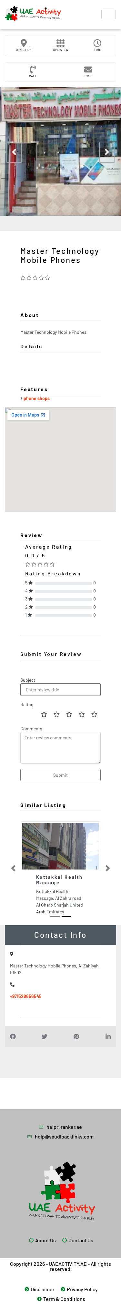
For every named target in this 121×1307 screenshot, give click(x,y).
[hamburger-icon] (108, 14)
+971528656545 (26, 1015)
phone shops (37, 398)
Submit (60, 775)
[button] (13, 877)
